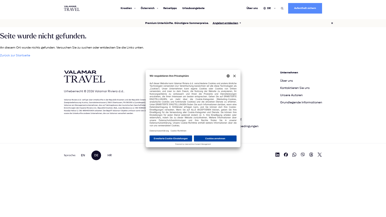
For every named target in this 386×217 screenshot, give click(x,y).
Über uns (252, 8)
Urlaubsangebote (193, 8)
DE (269, 8)
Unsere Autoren (291, 95)
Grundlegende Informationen (301, 102)
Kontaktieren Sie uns (295, 88)
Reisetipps (170, 8)
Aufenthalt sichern (305, 8)
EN (83, 155)
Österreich (148, 8)
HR (110, 155)
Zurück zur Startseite (15, 55)
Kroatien (126, 8)
